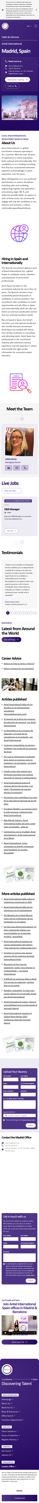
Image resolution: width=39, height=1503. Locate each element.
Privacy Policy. (30, 1275)
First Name (7, 1076)
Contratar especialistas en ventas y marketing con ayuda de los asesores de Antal (20, 748)
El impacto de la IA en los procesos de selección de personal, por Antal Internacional (20, 722)
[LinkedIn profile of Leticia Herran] (8, 467)
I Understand (19, 1498)
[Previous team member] (17, 419)
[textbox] (10, 1079)
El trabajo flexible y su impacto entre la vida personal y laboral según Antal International (20, 812)
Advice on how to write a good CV (19, 663)
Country (24, 1091)
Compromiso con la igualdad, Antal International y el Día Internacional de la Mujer (20, 835)
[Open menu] (35, 26)
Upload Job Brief (9, 1112)
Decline (20, 1490)
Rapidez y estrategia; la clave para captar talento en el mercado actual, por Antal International (20, 993)
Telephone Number (27, 1083)
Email (5, 1083)
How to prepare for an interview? (19, 668)
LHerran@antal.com (15, 66)
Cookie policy (13, 1481)
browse (24, 1115)
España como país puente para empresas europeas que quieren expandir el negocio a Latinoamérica (20, 774)
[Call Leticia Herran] (24, 467)
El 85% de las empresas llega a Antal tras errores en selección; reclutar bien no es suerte (20, 982)
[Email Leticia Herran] (16, 467)
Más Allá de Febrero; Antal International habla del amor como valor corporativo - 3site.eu (19, 823)
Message (6, 1252)
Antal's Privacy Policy (28, 1120)
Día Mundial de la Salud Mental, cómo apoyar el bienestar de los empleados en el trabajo (18, 918)
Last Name (24, 1076)
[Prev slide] (17, 542)
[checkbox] (4, 1120)
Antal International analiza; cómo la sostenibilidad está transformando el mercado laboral (20, 1005)
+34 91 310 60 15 (14, 68)
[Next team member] (22, 419)
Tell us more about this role (13, 1099)
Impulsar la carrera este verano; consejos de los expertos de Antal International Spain (19, 956)
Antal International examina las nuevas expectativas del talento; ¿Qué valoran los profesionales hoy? (20, 944)
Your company (8, 1091)
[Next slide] (22, 542)
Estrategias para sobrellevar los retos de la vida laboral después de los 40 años (20, 800)
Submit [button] (30, 1125)
